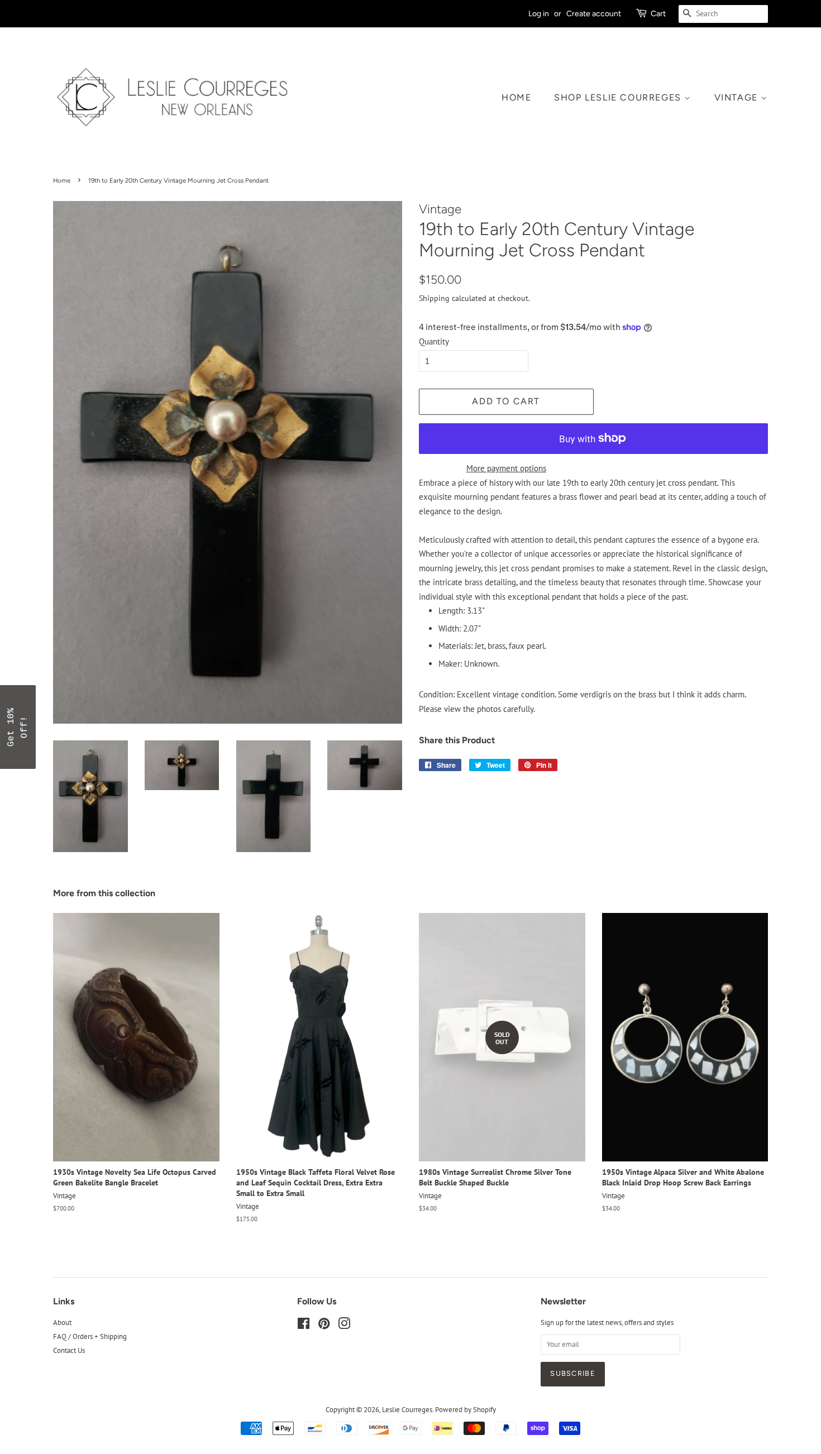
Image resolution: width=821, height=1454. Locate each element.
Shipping (434, 298)
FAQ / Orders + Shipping (90, 1336)
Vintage (737, 97)
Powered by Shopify (465, 1409)
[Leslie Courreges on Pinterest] (324, 1326)
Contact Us (69, 1350)
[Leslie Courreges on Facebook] (303, 1326)
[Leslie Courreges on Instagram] (344, 1326)
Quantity (434, 341)
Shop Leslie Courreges (619, 97)
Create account (593, 13)
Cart (658, 13)
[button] (18, 727)
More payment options (506, 468)
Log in (538, 13)
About (62, 1322)
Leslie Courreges (407, 1409)
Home (516, 97)
